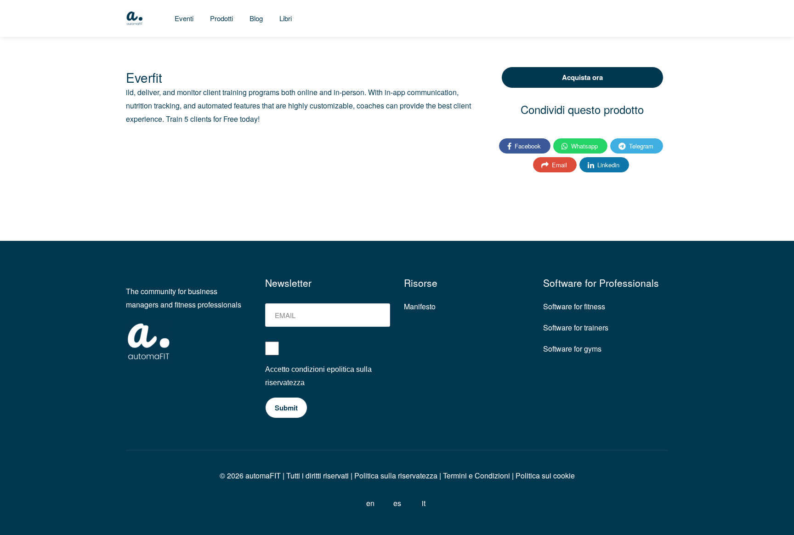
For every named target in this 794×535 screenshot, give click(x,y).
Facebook (527, 146)
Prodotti (221, 18)
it (423, 503)
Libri (285, 18)
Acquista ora (582, 77)
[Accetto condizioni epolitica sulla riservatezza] (328, 352)
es (397, 503)
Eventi (184, 18)
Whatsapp (583, 146)
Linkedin (607, 164)
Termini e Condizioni (476, 475)
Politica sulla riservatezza (394, 475)
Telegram (640, 146)
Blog (256, 18)
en (370, 503)
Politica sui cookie (545, 475)
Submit (286, 408)
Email (558, 164)
